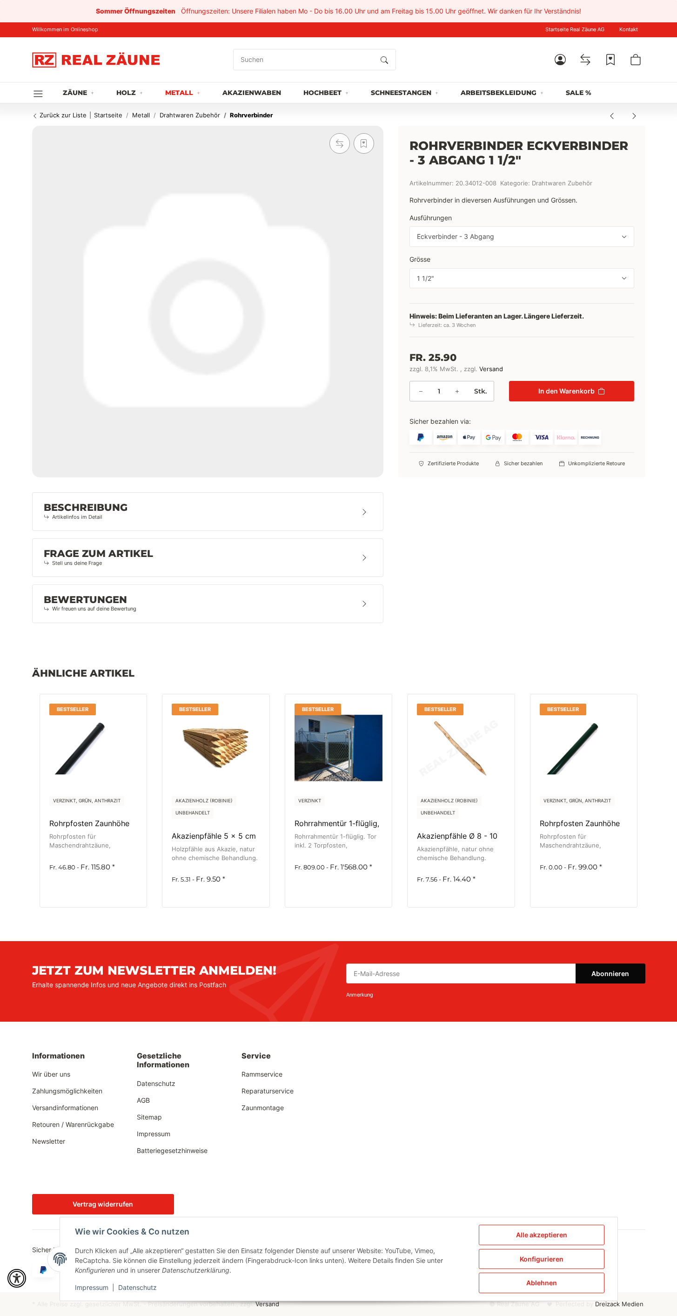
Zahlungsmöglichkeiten (67, 1091)
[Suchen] (384, 59)
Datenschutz (137, 1287)
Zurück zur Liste (62, 115)
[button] (560, 59)
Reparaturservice (267, 1091)
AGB (143, 1100)
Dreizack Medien (619, 1304)
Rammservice (261, 1074)
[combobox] (521, 236)
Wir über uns (51, 1074)
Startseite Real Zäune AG (574, 30)
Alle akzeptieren (541, 1235)
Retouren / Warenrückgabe (73, 1124)
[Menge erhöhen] (457, 391)
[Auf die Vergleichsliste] (339, 143)
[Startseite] (96, 59)
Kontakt (628, 30)
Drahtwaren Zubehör (562, 183)
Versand (491, 369)
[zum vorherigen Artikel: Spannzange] (612, 115)
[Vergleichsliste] (585, 59)
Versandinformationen (65, 1108)
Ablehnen (541, 1283)
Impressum (91, 1287)
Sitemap (149, 1117)
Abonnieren (610, 973)
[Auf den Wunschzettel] (364, 143)
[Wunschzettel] (610, 59)
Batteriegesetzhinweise (172, 1150)
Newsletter (48, 1141)
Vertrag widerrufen (103, 1204)
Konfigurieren (541, 1259)
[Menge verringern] (420, 391)
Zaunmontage (262, 1108)
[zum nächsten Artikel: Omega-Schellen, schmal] (634, 115)
